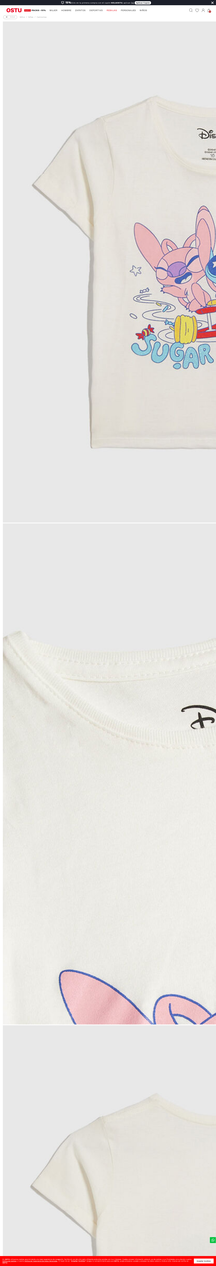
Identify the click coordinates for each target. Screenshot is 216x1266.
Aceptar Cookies (204, 1261)
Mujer (53, 10)
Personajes (128, 10)
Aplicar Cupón (143, 3)
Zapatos (80, 10)
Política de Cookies (9, 1261)
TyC (132, 3)
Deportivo (96, 10)
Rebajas (112, 10)
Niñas (30, 17)
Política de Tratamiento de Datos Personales (41, 1261)
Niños (143, 10)
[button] (203, 10)
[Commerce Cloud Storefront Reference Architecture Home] (14, 10)
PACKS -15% (39, 10)
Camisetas (42, 17)
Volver (12, 17)
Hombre (66, 10)
